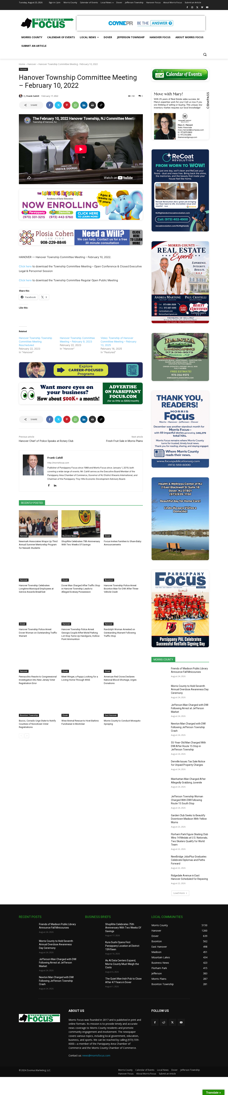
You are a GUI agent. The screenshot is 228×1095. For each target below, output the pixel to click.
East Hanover (111, 715)
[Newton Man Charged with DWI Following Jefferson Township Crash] (160, 728)
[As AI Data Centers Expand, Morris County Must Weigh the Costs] (93, 965)
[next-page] (27, 735)
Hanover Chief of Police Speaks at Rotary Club (46, 441)
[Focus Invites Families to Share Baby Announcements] (123, 524)
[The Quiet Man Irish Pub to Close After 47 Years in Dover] (93, 983)
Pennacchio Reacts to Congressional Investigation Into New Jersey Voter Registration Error (38, 679)
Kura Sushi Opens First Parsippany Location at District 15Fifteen (122, 946)
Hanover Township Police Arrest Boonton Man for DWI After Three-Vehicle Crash (121, 588)
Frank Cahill (32, 96)
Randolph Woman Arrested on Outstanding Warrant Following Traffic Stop (120, 632)
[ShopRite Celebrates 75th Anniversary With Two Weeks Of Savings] (80, 524)
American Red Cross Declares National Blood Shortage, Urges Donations (120, 679)
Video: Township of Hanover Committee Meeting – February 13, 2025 (118, 341)
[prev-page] (21, 735)
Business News (70, 536)
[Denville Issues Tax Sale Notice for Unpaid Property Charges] (160, 766)
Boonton (109, 580)
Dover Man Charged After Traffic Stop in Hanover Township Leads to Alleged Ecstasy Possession (80, 588)
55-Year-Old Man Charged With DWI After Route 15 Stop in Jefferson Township (188, 746)
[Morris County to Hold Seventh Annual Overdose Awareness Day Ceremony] (160, 690)
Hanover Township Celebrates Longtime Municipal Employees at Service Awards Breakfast (36, 588)
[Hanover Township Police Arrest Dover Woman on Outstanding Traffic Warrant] (38, 611)
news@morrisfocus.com (96, 1055)
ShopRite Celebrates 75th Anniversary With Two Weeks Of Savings (123, 928)
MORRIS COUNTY (163, 659)
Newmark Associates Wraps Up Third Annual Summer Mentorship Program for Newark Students (38, 544)
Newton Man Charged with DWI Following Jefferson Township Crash (188, 727)
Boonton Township (29, 715)
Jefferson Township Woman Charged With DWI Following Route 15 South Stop (187, 800)
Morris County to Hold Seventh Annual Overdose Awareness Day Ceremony (190, 689)
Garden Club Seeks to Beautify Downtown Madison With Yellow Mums (189, 819)
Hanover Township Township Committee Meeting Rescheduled (35, 341)
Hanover (31, 64)
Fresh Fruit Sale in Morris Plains (124, 441)
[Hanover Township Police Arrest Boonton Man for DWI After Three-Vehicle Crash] (123, 568)
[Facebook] (187, 8)
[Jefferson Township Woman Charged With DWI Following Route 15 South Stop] (160, 801)
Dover (107, 536)
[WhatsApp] (75, 105)
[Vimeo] (202, 8)
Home (22, 64)
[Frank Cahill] (21, 96)
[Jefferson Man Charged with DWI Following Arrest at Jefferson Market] (160, 709)
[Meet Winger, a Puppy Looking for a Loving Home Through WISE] (80, 659)
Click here (25, 266)
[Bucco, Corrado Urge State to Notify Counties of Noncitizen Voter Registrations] (38, 703)
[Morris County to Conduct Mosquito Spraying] (123, 703)
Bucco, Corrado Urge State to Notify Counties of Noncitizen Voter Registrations (37, 723)
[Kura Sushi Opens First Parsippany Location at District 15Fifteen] (93, 947)
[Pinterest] (66, 105)
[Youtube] (207, 8)
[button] (205, 54)
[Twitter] (197, 8)
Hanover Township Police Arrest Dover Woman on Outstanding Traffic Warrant (38, 632)
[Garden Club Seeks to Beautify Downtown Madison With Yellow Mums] (160, 820)
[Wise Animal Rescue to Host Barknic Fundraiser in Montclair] (80, 703)
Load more (179, 893)
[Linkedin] (83, 105)
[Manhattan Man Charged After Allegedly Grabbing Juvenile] (160, 783)
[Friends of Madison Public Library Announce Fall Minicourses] (160, 673)
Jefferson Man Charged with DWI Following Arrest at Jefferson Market (189, 708)
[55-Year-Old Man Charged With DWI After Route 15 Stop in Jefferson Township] (160, 747)
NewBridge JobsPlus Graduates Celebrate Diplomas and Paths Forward (188, 860)
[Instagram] (192, 8)
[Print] (92, 105)
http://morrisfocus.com (58, 462)
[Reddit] (163, 1022)
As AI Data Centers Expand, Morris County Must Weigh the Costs (122, 964)
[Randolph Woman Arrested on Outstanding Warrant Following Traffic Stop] (123, 611)
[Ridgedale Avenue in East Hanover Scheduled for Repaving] (160, 880)
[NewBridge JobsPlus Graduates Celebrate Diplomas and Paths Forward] (160, 861)
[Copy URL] (101, 105)
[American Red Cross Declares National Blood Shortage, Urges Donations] (123, 659)
